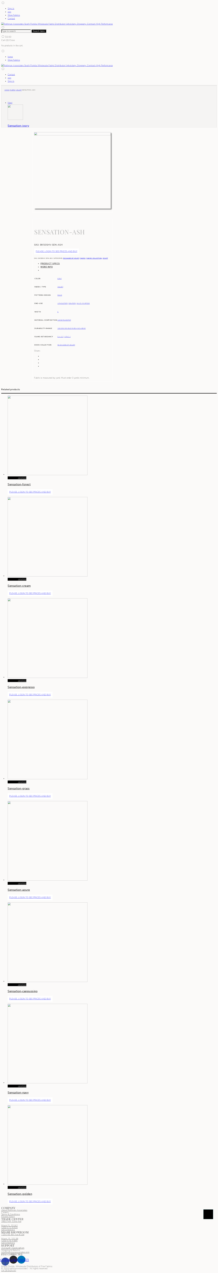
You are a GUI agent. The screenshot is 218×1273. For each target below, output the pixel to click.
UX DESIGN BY (8, 1270)
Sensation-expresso (21, 687)
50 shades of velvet (71, 258)
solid (59, 295)
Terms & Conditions (10, 1214)
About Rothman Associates (14, 1210)
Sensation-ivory (18, 126)
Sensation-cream (19, 586)
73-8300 (9, 1227)
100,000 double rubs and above (71, 328)
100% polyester (64, 320)
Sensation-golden (20, 1194)
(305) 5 (5, 1227)
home (10, 56)
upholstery (62, 303)
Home (6, 90)
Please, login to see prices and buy (56, 251)
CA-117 (60, 337)
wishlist (22, 477)
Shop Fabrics (14, 15)
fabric (13, 90)
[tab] (76, 263)
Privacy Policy (8, 1216)
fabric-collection (94, 258)
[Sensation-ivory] (15, 119)
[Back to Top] (208, 1214)
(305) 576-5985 (9, 1240)
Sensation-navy (18, 1092)
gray (59, 279)
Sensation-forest (19, 484)
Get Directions (8, 1229)
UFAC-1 (67, 337)
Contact (11, 18)
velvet (19, 90)
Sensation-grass (19, 788)
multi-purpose (83, 303)
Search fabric (39, 31)
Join (9, 12)
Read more (13, 477)
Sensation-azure (19, 890)
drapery (72, 303)
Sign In (11, 8)
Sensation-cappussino (23, 991)
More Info (47, 267)
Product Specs (50, 263)
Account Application (12, 1248)
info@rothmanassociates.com (15, 1252)
